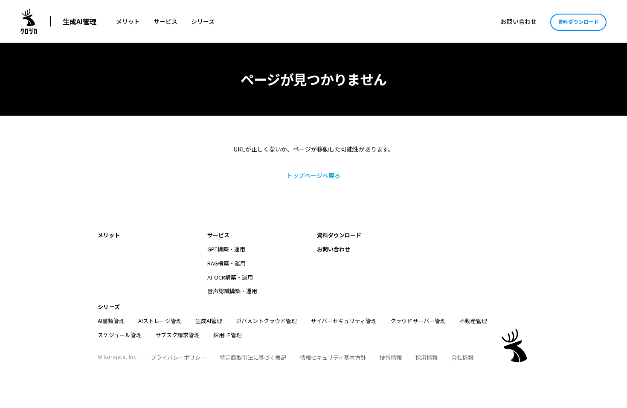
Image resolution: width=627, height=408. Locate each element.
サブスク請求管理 (177, 335)
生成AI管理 (79, 21)
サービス (165, 21)
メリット (128, 21)
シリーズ (203, 21)
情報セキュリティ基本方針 (333, 357)
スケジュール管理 (120, 335)
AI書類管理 (111, 321)
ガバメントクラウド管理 (266, 321)
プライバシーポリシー (178, 357)
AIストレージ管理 (160, 321)
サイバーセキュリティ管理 (344, 321)
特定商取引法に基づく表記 (253, 357)
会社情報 (462, 357)
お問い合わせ (519, 21)
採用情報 (426, 357)
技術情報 (391, 357)
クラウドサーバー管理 (418, 321)
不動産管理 (473, 321)
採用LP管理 (227, 335)
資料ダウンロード (578, 21)
